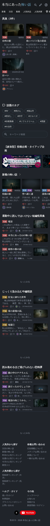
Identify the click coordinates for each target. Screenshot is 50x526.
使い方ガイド (8, 495)
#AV (6, 110)
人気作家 (38, 11)
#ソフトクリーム (26, 121)
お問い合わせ (8, 505)
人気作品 (27, 11)
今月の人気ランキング (12, 461)
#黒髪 (42, 121)
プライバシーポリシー (12, 502)
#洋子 (20, 116)
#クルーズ (33, 116)
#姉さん (17, 110)
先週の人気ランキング (12, 458)
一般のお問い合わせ (36, 458)
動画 (18, 11)
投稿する (31, 502)
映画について (33, 455)
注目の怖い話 (8, 448)
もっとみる (25, 281)
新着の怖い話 (8, 451)
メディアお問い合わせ (37, 451)
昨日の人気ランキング (12, 455)
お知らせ (31, 498)
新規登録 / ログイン (36, 505)
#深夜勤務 (9, 121)
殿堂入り (6, 465)
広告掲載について (35, 448)
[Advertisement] (25, 269)
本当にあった (16, 4)
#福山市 (30, 110)
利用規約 (6, 498)
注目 (11, 11)
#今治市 (8, 126)
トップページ (33, 495)
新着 (4, 11)
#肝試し (8, 116)
